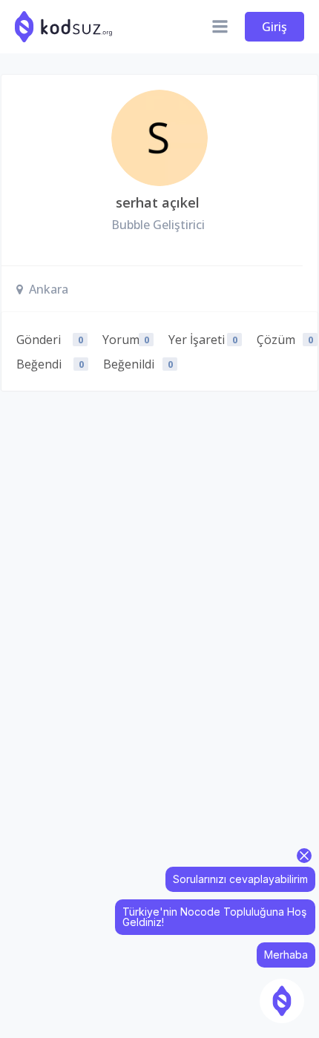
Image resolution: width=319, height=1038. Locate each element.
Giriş (274, 27)
